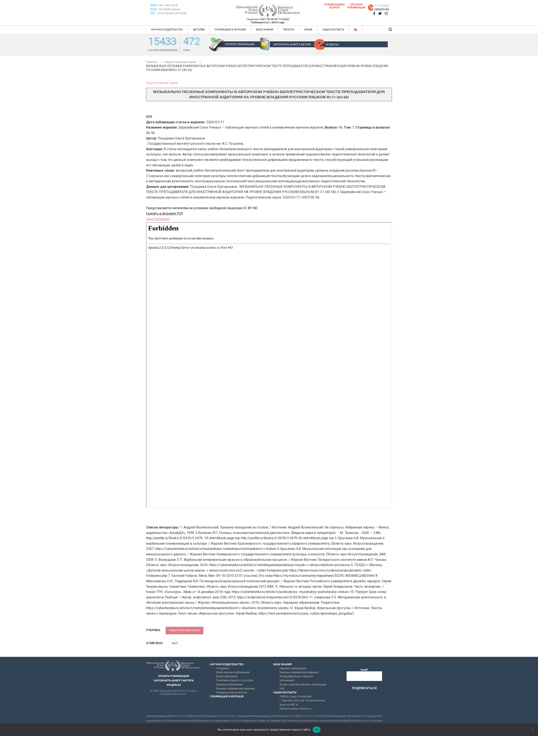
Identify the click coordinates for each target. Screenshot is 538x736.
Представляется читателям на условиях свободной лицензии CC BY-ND (202, 208)
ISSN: (153, 5)
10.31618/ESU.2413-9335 (172, 13)
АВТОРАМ (199, 29)
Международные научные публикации (296, 678)
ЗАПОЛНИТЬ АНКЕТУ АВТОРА (292, 44)
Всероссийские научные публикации (303, 684)
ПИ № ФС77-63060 (277, 19)
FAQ (282, 688)
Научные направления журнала (235, 688)
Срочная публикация (356, 6)
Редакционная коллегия (231, 692)
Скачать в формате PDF (164, 214)
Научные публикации (229, 684)
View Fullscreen (158, 219)
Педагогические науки (162, 83)
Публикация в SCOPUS (334, 6)
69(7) (175, 643)
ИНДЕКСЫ (332, 44)
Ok (317, 729)
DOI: (153, 13)
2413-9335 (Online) (169, 9)
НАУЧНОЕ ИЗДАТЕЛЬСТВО (167, 29)
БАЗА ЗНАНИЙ (264, 29)
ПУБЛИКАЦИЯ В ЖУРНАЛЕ (230, 29)
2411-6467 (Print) (168, 5)
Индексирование (227, 676)
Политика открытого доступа (234, 680)
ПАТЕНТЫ (288, 29)
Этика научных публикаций (232, 672)
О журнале (222, 668)
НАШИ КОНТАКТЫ (333, 29)
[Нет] (533, 730)
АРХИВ (308, 29)
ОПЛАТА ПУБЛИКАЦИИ (239, 44)
